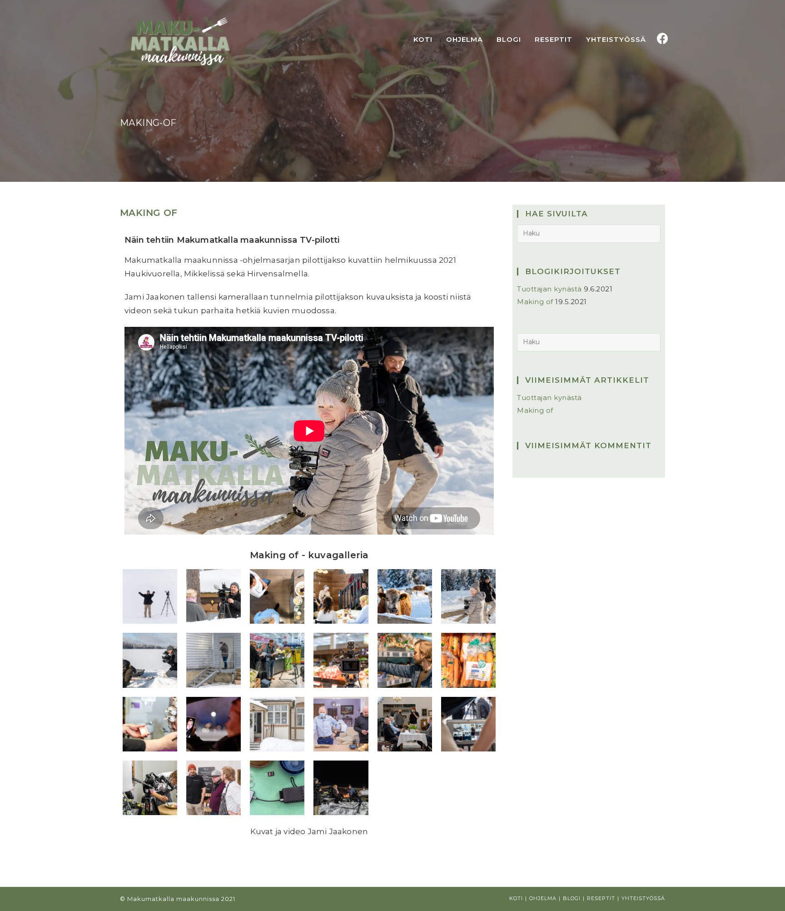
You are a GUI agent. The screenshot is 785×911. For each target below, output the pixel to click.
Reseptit (601, 898)
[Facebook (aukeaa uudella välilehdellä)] (662, 38)
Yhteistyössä (643, 898)
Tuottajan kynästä (549, 289)
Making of (149, 212)
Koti (516, 898)
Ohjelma (542, 898)
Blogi (572, 898)
